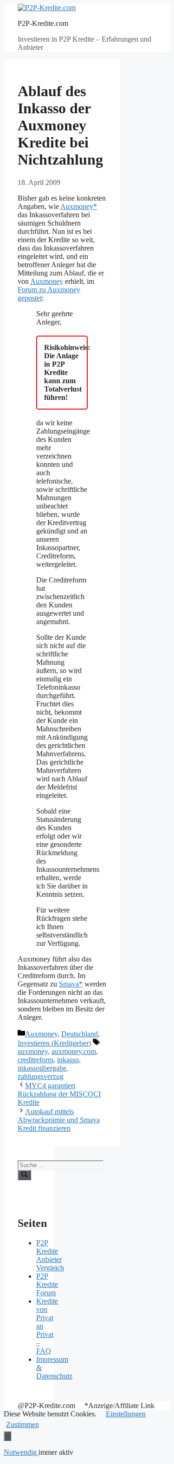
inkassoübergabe (42, 1068)
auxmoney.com (74, 1051)
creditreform (35, 1060)
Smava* (71, 984)
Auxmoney (46, 281)
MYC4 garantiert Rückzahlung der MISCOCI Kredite (59, 1094)
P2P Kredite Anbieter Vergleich (50, 1255)
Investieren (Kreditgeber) (54, 1043)
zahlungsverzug (41, 1076)
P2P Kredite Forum (47, 1284)
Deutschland (79, 1034)
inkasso (68, 1060)
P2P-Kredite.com (43, 23)
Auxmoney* (78, 206)
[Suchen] (24, 1175)
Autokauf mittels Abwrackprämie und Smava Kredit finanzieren (59, 1120)
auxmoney (33, 1051)
